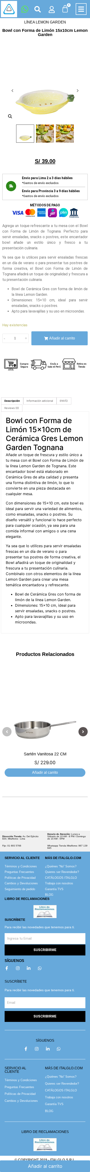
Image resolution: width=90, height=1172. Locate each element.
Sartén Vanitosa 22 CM (45, 754)
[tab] (12, 401)
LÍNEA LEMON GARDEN (45, 22)
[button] (81, 9)
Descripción (12, 400)
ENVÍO (64, 400)
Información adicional (40, 400)
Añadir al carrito (62, 338)
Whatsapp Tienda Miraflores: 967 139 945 (67, 846)
